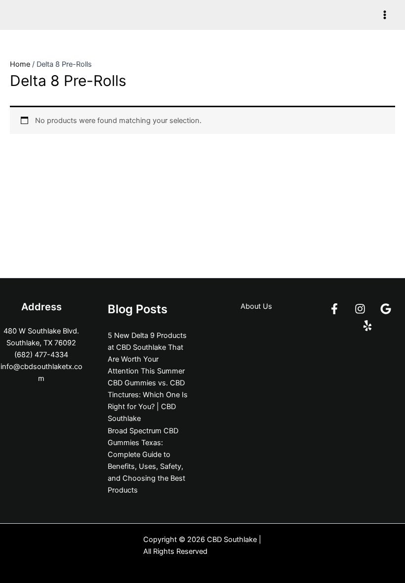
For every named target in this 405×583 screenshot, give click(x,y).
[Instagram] (360, 308)
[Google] (385, 308)
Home (20, 64)
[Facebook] (334, 308)
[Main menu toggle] (384, 14)
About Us (256, 306)
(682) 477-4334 (41, 354)
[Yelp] (367, 325)
